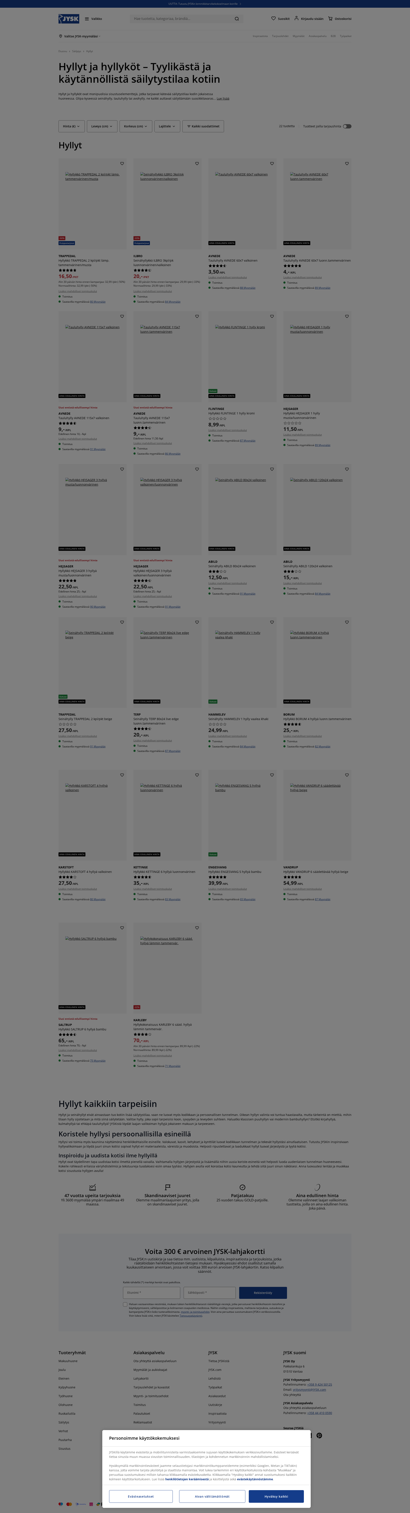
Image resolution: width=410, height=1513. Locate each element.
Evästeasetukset (141, 1496)
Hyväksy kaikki (276, 1496)
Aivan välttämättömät (212, 1496)
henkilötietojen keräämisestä (187, 1479)
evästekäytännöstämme (255, 1479)
